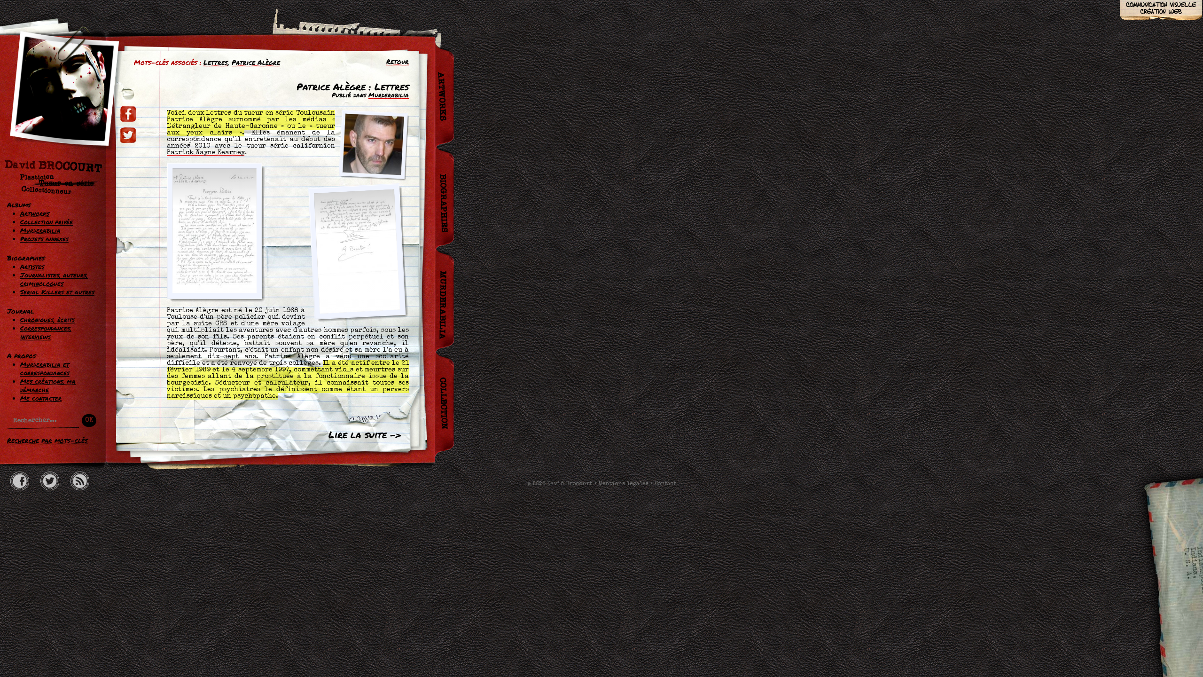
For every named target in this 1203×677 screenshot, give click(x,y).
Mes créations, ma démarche (48, 385)
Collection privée (46, 222)
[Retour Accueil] (58, 116)
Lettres (215, 62)
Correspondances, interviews (45, 332)
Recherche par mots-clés (47, 440)
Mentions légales (623, 484)
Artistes (32, 266)
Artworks (34, 213)
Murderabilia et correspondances (45, 368)
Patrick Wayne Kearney (205, 153)
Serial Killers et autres (57, 292)
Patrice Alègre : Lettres (353, 86)
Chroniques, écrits (47, 319)
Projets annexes (44, 239)
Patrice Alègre (256, 62)
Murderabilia (40, 230)
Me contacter (41, 398)
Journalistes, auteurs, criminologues (54, 279)
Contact (665, 484)
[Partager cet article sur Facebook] (128, 114)
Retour (397, 61)
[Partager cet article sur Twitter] (128, 135)
